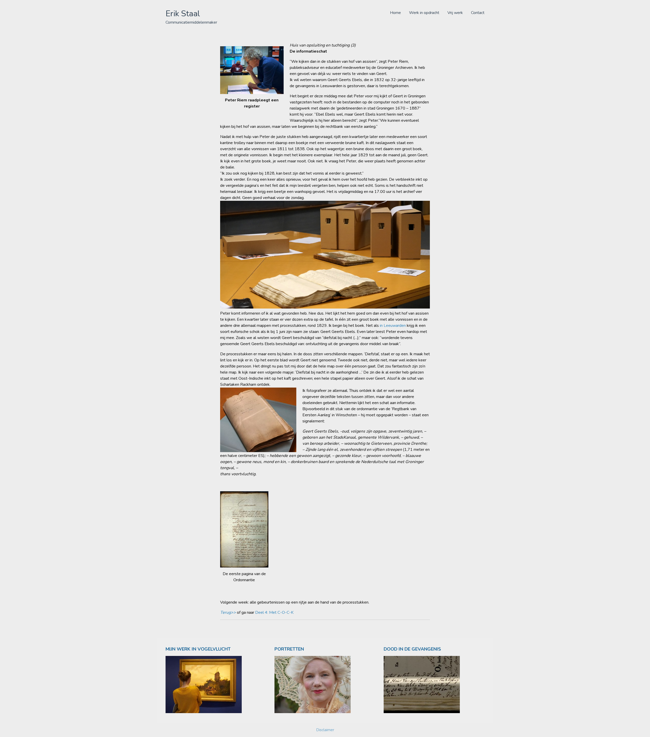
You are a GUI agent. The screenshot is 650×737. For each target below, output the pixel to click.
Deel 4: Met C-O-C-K (274, 612)
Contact (477, 13)
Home (395, 13)
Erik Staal (183, 13)
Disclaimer (325, 729)
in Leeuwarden (393, 325)
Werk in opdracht (424, 13)
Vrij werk (455, 13)
